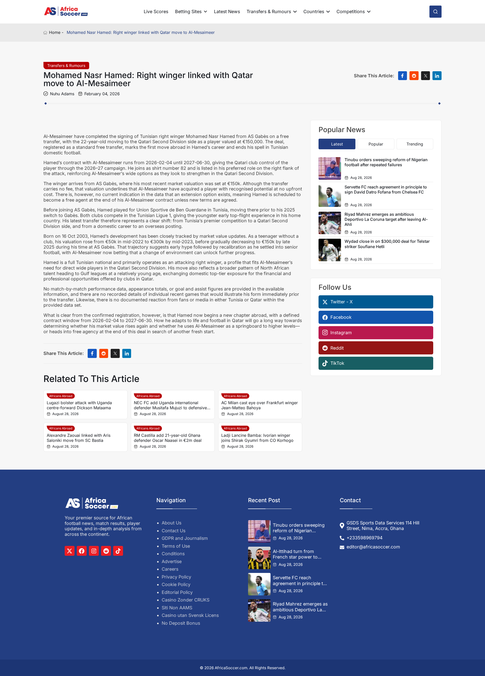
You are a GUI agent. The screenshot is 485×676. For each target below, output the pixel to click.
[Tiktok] (118, 551)
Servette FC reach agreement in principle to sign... (299, 580)
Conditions (173, 553)
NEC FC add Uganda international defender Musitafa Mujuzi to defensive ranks (170, 405)
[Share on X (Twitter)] (425, 75)
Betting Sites (188, 11)
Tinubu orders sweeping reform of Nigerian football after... (299, 528)
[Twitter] (70, 551)
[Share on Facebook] (402, 75)
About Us (171, 522)
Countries (313, 11)
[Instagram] (94, 551)
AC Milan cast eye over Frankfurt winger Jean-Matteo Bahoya (259, 405)
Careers (170, 569)
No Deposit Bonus (181, 623)
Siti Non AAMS (177, 607)
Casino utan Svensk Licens (190, 615)
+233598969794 (364, 537)
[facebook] (82, 551)
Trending (414, 144)
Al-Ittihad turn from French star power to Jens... (295, 554)
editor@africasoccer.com (373, 546)
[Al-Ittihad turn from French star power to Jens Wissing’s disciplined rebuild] (259, 558)
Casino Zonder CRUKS (185, 599)
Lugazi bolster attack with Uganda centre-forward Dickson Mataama (79, 405)
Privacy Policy (176, 577)
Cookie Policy (176, 584)
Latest (337, 144)
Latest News (227, 11)
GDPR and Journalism (185, 538)
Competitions (350, 11)
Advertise (172, 561)
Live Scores (156, 11)
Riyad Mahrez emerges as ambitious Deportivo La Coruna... (300, 606)
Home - (56, 32)
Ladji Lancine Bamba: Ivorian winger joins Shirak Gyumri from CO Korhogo (257, 438)
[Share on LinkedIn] (437, 75)
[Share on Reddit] (414, 75)
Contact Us (173, 530)
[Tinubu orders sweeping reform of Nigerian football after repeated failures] (259, 531)
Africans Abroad (60, 396)
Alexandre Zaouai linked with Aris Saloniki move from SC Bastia (78, 438)
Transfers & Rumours (269, 11)
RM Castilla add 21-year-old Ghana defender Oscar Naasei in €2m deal (168, 438)
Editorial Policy (177, 592)
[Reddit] (106, 551)
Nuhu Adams (62, 93)
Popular (376, 144)
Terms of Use (176, 546)
